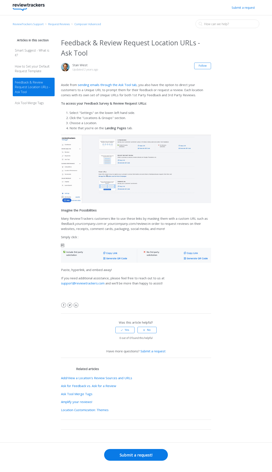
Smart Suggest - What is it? (32, 52)
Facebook (63, 305)
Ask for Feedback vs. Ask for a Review (88, 386)
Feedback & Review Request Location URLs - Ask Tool (32, 87)
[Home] (29, 9)
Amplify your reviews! (76, 402)
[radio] (125, 330)
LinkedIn (76, 305)
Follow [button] (203, 65)
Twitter (69, 305)
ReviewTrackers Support (28, 24)
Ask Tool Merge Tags (29, 103)
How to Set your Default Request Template (32, 68)
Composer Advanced (87, 24)
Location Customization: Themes (85, 410)
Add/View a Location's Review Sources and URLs (96, 378)
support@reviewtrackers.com (83, 283)
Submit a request (243, 8)
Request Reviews (59, 24)
